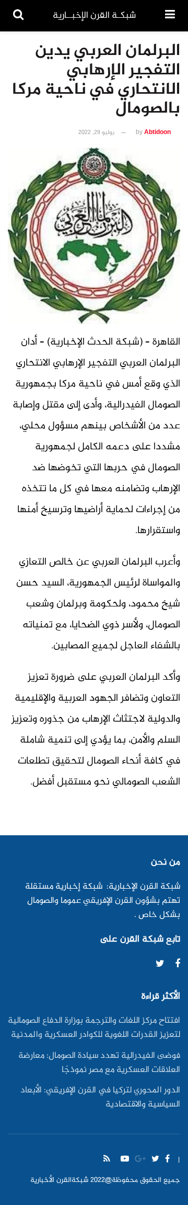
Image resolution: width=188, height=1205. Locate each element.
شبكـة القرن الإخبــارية (94, 16)
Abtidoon (157, 132)
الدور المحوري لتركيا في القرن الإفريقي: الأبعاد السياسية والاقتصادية (100, 1097)
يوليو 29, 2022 (96, 132)
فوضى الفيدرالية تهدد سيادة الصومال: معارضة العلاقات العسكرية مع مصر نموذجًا (99, 1063)
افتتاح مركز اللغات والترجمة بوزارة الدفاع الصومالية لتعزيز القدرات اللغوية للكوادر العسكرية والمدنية (94, 1028)
